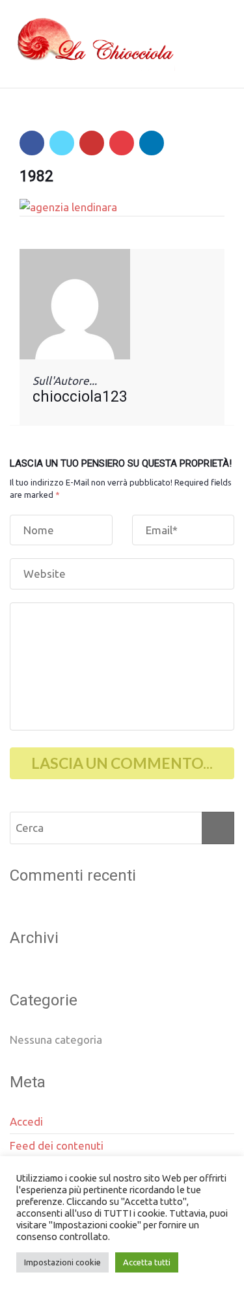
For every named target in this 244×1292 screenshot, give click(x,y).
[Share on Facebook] (32, 143)
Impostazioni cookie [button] (62, 1262)
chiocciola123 (80, 397)
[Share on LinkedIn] (151, 143)
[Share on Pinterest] (121, 143)
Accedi (26, 1121)
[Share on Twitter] (61, 143)
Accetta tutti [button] (146, 1262)
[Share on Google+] (91, 143)
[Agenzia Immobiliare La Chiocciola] (92, 44)
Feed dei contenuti (56, 1145)
